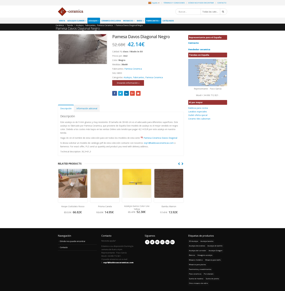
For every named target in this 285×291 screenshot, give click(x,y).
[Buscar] (223, 12)
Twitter (120, 93)
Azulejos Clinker (75, 20)
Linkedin (167, 242)
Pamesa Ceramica (133, 68)
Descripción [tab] (66, 108)
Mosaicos (128, 20)
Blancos (192, 255)
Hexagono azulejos (204, 255)
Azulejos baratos (207, 241)
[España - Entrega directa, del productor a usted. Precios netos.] (70, 11)
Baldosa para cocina (198, 108)
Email (138, 93)
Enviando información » (128, 82)
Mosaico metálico (196, 260)
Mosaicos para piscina (197, 264)
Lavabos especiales (197, 111)
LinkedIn (126, 93)
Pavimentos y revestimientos (200, 269)
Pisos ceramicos (195, 274)
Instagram (162, 242)
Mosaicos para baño (213, 260)
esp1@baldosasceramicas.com (159, 142)
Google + (132, 93)
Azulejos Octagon (215, 250)
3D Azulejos (193, 241)
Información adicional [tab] (86, 108)
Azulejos (92, 20)
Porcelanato (208, 274)
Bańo (139, 20)
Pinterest (157, 242)
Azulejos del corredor (197, 250)
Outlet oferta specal (197, 115)
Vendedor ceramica (199, 49)
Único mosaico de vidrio (198, 283)
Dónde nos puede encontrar (201, 3)
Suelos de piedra (212, 278)
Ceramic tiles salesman (199, 118)
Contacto (221, 3)
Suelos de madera (196, 278)
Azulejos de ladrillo (215, 246)
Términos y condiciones (174, 3)
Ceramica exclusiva (111, 20)
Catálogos (168, 20)
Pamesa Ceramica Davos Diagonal (160, 137)
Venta (62, 20)
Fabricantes (152, 20)
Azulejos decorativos (197, 246)
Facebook (114, 93)
